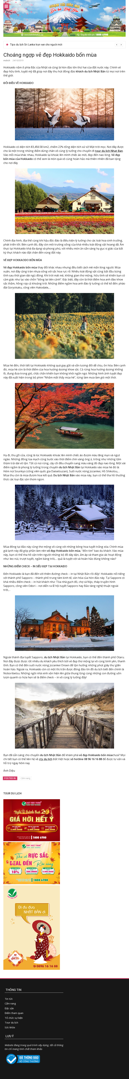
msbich (6, 60)
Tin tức (9, 998)
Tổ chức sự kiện (14, 1017)
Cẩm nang (25, 778)
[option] (66, 44)
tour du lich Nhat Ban (109, 151)
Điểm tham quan (14, 1013)
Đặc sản (9, 1008)
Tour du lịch (11, 1022)
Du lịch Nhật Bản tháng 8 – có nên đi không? (35, 44)
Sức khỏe (10, 1027)
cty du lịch (45, 759)
